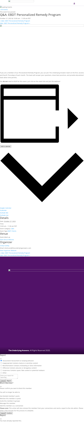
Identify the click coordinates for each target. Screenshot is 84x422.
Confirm (9, 413)
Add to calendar (5, 146)
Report (9, 381)
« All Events (4, 9)
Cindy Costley (4, 246)
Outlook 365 (4, 213)
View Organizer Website (8, 250)
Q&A (12, 229)
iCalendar (3, 210)
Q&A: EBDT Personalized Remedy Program (15, 21)
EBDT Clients (12, 231)
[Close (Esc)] (1, 358)
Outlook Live (4, 215)
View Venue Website (7, 240)
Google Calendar (5, 208)
